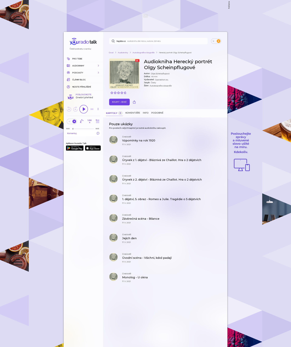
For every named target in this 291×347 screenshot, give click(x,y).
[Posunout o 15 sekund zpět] (69, 109)
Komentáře (132, 112)
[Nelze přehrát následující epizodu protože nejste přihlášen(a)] (92, 109)
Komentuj (72, 133)
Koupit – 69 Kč (119, 102)
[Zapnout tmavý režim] (216, 41)
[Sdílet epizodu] (221, 142)
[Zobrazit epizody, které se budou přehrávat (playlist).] (97, 121)
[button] (83, 65)
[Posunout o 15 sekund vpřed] (75, 109)
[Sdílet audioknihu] (135, 102)
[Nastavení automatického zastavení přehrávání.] (81, 121)
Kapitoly (113, 113)
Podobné (157, 112)
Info (146, 112)
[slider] (72, 128)
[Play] (84, 109)
